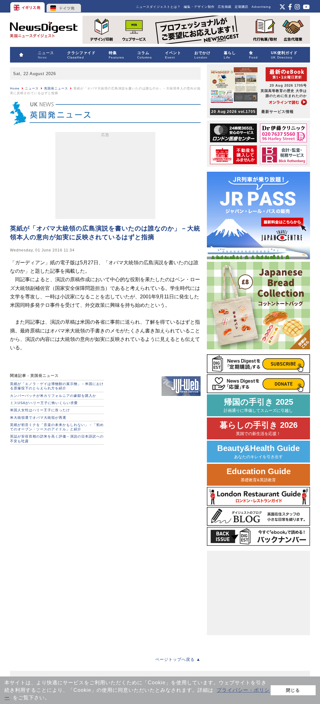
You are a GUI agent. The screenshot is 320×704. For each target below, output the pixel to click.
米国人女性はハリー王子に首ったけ (40, 410)
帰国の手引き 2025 (258, 405)
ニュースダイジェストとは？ (158, 6)
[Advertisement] (105, 177)
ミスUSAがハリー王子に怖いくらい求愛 (44, 403)
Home (15, 88)
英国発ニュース (56, 88)
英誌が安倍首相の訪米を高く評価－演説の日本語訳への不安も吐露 (57, 438)
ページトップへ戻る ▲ (178, 659)
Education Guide (259, 474)
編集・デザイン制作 (199, 6)
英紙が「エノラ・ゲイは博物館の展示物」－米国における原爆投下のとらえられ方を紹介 (57, 386)
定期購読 (241, 6)
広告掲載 (225, 6)
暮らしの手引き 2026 (259, 428)
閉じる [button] (293, 690)
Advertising (261, 6)
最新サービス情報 (252, 111)
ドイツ (64, 6)
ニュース (32, 88)
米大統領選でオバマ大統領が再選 (38, 417)
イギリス (28, 6)
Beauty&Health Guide (258, 451)
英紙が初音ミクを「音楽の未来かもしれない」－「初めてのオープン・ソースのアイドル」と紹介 (57, 427)
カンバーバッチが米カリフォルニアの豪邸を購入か (53, 396)
